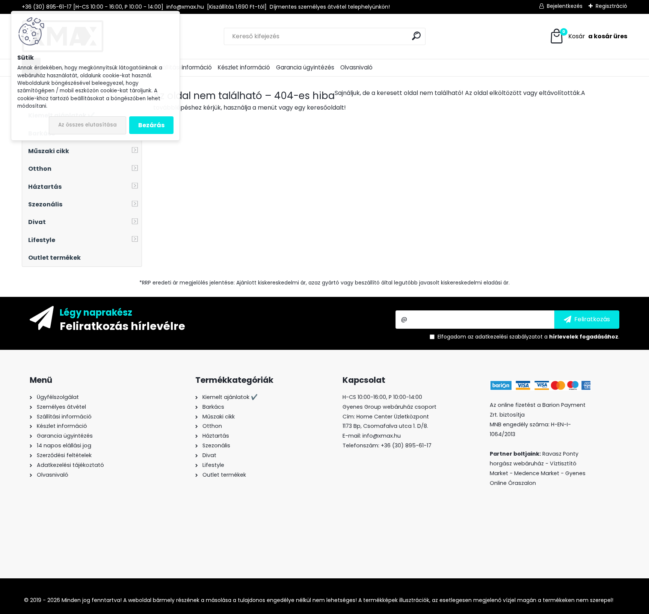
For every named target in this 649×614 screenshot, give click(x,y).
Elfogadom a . (528, 336)
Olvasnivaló (356, 67)
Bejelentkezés (565, 6)
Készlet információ (244, 67)
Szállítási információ (184, 67)
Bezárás (151, 125)
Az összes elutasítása (87, 124)
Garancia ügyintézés (305, 67)
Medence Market (536, 473)
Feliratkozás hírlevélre (122, 326)
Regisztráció (611, 6)
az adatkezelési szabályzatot (505, 336)
